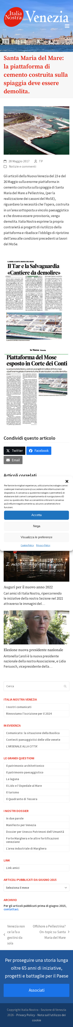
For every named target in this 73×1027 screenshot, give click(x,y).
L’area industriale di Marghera (26, 848)
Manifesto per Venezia (21, 825)
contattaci (11, 909)
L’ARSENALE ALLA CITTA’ (22, 746)
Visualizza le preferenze (36, 537)
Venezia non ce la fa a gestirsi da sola (14, 934)
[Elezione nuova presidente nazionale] (36, 627)
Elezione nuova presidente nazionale (33, 650)
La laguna (12, 779)
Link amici (12, 868)
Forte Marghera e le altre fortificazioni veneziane (32, 840)
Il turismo (12, 792)
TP (41, 161)
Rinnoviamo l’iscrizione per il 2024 (29, 713)
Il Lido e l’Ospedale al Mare (24, 786)
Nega (36, 526)
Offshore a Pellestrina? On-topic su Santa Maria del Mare (49, 932)
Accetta (36, 515)
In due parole (15, 818)
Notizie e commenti (22, 166)
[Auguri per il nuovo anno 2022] (36, 565)
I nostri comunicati (18, 707)
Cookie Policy (27, 545)
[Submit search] (65, 686)
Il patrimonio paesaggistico (24, 772)
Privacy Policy (43, 545)
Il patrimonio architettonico (25, 766)
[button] (67, 481)
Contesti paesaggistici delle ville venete (33, 740)
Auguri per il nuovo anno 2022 (28, 587)
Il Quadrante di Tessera (21, 799)
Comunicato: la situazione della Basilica (33, 733)
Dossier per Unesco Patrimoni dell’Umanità (35, 832)
